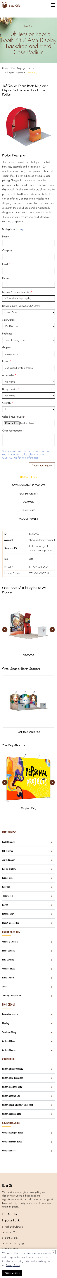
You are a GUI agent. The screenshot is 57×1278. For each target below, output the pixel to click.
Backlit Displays (8, 842)
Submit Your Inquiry (42, 465)
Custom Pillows (8, 1041)
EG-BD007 (33, 72)
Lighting (5, 1023)
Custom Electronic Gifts (12, 1087)
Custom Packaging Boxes (12, 1132)
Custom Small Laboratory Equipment (17, 1104)
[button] (52, 629)
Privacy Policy (13, 1265)
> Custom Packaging (13, 1243)
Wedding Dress (8, 968)
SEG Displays (7, 851)
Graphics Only (8, 914)
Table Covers (7, 896)
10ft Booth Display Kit (14, 72)
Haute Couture (8, 977)
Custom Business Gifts (11, 1113)
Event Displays (18, 68)
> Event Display (10, 1237)
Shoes (4, 986)
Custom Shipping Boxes (12, 1141)
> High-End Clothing (12, 1226)
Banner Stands (8, 878)
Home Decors (8, 1004)
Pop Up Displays (9, 869)
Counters (6, 887)
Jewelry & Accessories (11, 995)
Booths (31, 68)
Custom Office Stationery (12, 1069)
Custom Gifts (8, 1059)
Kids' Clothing (8, 959)
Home (5, 68)
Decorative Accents (10, 1014)
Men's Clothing (8, 950)
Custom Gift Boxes (9, 1150)
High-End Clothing (11, 932)
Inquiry (19, 229)
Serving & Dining (9, 1032)
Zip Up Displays (8, 860)
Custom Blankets (9, 1050)
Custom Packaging (11, 1123)
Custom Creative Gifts (11, 1095)
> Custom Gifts (9, 1232)
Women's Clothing (10, 941)
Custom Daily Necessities (12, 1078)
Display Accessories (10, 922)
